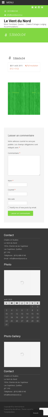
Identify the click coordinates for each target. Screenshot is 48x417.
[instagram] (39, 8)
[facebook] (32, 8)
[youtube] (42, 8)
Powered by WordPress (12, 409)
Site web (11, 199)
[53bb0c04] (24, 98)
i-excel (29, 409)
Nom (10, 180)
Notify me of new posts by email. (23, 207)
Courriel (12, 190)
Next (36, 92)
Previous (13, 92)
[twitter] (35, 8)
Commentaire (14, 153)
